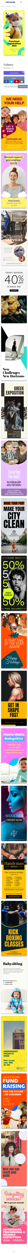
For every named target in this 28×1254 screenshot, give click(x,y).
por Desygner (7, 67)
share (14, 78)
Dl (12, 67)
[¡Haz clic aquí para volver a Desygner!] (10, 3)
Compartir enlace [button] (23, 86)
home (2, 6)
